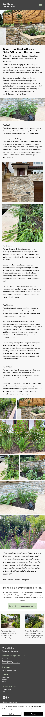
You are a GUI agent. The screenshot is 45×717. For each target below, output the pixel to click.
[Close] (42, 706)
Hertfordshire (7, 689)
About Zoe (5, 677)
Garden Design (7, 659)
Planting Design (7, 661)
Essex (4, 691)
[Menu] (40, 4)
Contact (4, 679)
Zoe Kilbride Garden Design (9, 5)
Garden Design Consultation (11, 663)
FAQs (4, 681)
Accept (33, 714)
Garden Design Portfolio (9, 670)
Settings (11, 714)
